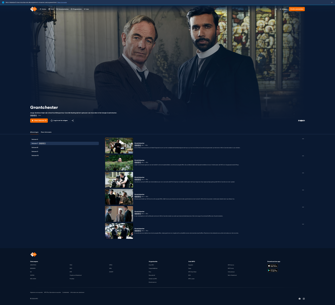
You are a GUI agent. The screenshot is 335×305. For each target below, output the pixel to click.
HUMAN (32, 275)
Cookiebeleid (65, 292)
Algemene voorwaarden (36, 292)
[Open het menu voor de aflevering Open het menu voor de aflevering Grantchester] (303, 139)
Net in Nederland (232, 275)
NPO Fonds (231, 268)
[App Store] (272, 265)
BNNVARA (33, 268)
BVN (189, 275)
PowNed (72, 278)
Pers (150, 272)
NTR (71, 272)
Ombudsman (231, 272)
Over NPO (151, 265)
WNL (110, 268)
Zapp (189, 268)
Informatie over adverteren (77, 292)
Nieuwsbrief (152, 275)
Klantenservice (152, 282)
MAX (71, 265)
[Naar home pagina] (33, 9)
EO (31, 272)
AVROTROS (33, 265)
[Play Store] (272, 270)
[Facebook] (300, 299)
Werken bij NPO (153, 278)
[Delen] (72, 120)
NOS (71, 268)
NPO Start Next (192, 272)
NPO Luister (191, 278)
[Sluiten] (332, 2)
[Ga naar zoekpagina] (276, 9)
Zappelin (190, 265)
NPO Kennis (231, 265)
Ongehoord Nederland (76, 275)
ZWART (111, 272)
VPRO (110, 265)
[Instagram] (304, 299)
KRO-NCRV (33, 278)
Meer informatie (62, 2)
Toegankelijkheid (153, 268)
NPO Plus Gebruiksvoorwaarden (52, 292)
